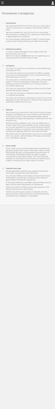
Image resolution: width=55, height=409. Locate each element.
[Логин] (52, 3)
